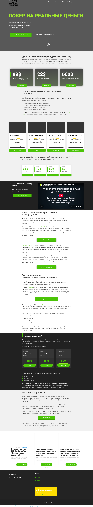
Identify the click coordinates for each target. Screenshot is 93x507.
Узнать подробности (42, 494)
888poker (43, 227)
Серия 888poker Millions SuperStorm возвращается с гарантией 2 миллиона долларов (46, 452)
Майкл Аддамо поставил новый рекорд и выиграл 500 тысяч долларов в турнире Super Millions (70, 452)
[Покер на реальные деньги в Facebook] (12, 477)
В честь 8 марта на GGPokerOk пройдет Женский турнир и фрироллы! (19, 452)
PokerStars (42, 305)
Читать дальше (21, 464)
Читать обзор (17, 146)
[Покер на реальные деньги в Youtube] (20, 477)
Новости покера (25, 447)
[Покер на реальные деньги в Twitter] (15, 477)
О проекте (39, 477)
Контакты (39, 480)
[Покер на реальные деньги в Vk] (10, 477)
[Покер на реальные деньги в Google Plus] (17, 477)
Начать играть (17, 150)
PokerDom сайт (26, 245)
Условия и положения (41, 483)
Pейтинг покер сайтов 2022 (46, 35)
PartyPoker (30, 287)
